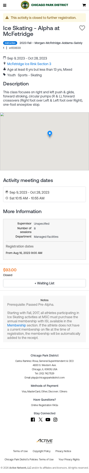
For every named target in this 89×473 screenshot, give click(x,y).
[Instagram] (55, 421)
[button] (82, 28)
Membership (16, 325)
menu (5, 5)
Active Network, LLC (20, 467)
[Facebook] (33, 421)
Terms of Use (46, 459)
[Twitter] (40, 421)
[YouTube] (48, 421)
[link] (29, 64)
